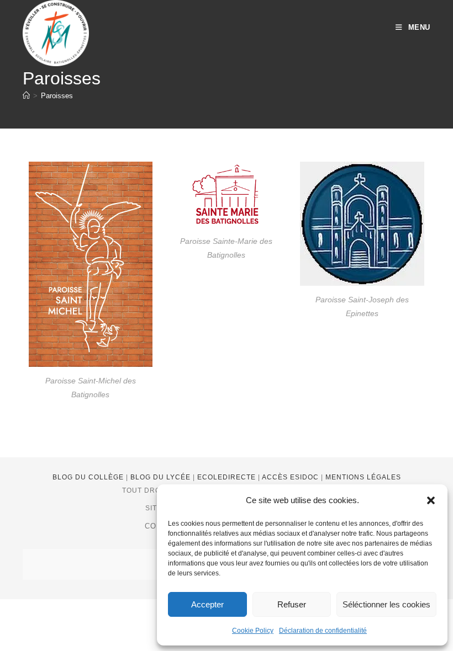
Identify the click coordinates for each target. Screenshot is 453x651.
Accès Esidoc (291, 477)
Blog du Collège (89, 477)
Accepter (207, 604)
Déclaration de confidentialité (323, 630)
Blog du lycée (161, 477)
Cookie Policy (252, 630)
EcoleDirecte (227, 477)
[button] (430, 500)
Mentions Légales (363, 477)
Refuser (291, 604)
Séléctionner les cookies (386, 604)
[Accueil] (26, 96)
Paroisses (57, 96)
